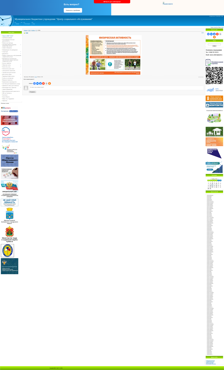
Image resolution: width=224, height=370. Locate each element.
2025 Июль (209, 337)
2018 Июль (209, 229)
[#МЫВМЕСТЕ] (214, 137)
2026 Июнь (209, 351)
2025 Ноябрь (210, 342)
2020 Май (209, 255)
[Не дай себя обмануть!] (9, 199)
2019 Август (209, 245)
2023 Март (209, 300)
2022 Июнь (209, 288)
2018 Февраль (210, 222)
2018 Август (209, 230)
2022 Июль (209, 289)
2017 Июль (209, 214)
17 (36, 30)
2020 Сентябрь (210, 260)
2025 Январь (210, 329)
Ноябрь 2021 (214, 178)
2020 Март (209, 253)
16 (210, 185)
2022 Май (209, 287)
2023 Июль (209, 305)
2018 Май (209, 226)
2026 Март (209, 347)
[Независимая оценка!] (9, 168)
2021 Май (209, 271)
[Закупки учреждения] (214, 86)
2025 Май (209, 334)
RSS (222, 27)
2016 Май (209, 197)
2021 (29, 30)
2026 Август (209, 354)
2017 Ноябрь (210, 218)
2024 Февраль (210, 314)
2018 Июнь (209, 228)
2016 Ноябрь (210, 204)
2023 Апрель (210, 301)
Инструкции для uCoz (211, 363)
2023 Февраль (210, 299)
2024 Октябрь (210, 325)
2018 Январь (210, 221)
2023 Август (209, 306)
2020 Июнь (209, 256)
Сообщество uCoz (210, 361)
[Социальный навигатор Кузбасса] (214, 108)
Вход (34, 23)
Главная (17, 23)
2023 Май (209, 302)
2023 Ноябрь (210, 310)
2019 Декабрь (210, 249)
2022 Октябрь (210, 293)
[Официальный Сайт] (9, 180)
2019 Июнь (209, 243)
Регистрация (27, 23)
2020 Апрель (210, 254)
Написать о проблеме (73, 10)
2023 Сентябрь (210, 308)
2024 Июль (209, 321)
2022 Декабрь (210, 296)
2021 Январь (210, 266)
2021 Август (209, 275)
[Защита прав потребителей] (9, 258)
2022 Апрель (210, 285)
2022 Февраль (210, 283)
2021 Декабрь (210, 280)
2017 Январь (210, 207)
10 (212, 183)
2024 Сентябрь (210, 323)
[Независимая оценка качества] (214, 58)
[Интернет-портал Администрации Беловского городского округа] (9, 207)
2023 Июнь (209, 304)
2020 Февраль (210, 251)
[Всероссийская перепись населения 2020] (9, 145)
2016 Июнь (209, 199)
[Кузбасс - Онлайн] (214, 161)
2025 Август (209, 338)
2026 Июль (209, 352)
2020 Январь (210, 250)
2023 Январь (210, 297)
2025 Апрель (210, 333)
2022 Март (209, 284)
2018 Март (209, 224)
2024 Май (209, 318)
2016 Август (209, 200)
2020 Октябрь (210, 262)
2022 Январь (210, 281)
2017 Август (209, 216)
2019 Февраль (210, 238)
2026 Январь (210, 344)
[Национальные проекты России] (214, 147)
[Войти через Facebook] (40, 83)
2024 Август (209, 322)
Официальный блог (210, 360)
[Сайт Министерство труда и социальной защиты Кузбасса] (9, 226)
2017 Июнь (209, 213)
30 (210, 188)
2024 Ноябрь (210, 326)
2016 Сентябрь (210, 201)
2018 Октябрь (210, 233)
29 (208, 188)
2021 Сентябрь (210, 276)
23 (210, 186)
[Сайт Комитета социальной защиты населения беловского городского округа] (7, 244)
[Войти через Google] (46, 83)
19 (216, 185)
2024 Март (209, 316)
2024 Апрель (210, 317)
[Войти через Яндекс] (43, 83)
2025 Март (209, 331)
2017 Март (209, 209)
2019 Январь (210, 237)
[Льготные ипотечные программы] (214, 127)
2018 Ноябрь (210, 234)
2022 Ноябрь (210, 295)
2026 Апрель (210, 348)
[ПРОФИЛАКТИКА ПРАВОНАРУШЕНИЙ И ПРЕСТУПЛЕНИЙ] (9, 116)
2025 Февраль (210, 330)
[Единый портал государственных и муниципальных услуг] (9, 126)
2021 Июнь (209, 272)
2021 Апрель (210, 270)
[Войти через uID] (34, 83)
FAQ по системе (209, 362)
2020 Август (209, 259)
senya (36, 76)
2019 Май (209, 242)
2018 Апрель (210, 225)
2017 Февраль (210, 208)
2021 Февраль (210, 267)
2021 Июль (209, 274)
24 (212, 186)
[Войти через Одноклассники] (49, 83)
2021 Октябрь (210, 277)
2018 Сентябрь (210, 232)
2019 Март (209, 239)
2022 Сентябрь (210, 292)
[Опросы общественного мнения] (9, 155)
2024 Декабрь (210, 327)
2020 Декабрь (210, 264)
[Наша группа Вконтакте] (214, 102)
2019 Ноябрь (210, 247)
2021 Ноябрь (210, 279)
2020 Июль (209, 258)
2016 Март (209, 196)
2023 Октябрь (210, 309)
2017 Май (209, 212)
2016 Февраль (210, 195)
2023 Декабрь (210, 312)
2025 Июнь (209, 335)
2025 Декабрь (210, 343)
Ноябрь (33, 30)
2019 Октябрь (210, 246)
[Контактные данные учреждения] (214, 49)
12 (216, 183)
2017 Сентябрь (210, 217)
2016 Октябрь (210, 203)
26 (216, 186)
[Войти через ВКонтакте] (37, 83)
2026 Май (209, 350)
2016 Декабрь (210, 205)
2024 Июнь (209, 320)
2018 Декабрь (210, 235)
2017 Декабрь (210, 220)
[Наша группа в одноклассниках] (214, 96)
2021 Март (209, 268)
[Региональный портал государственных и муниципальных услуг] (9, 105)
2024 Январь (210, 313)
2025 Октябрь (210, 341)
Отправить (32, 92)
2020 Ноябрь (210, 263)
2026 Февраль (210, 346)
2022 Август (209, 291)
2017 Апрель (210, 210)
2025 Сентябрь (210, 339)
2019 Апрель (210, 241)
